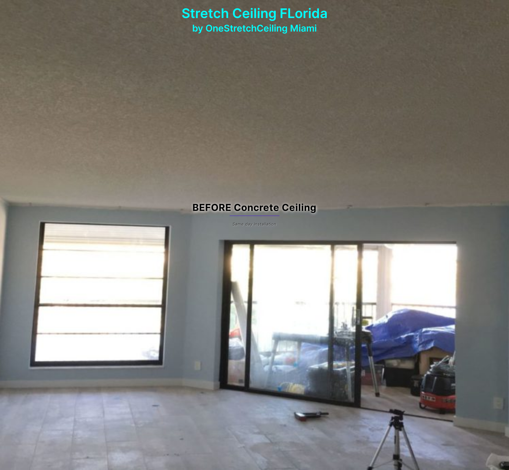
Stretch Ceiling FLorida (255, 13)
